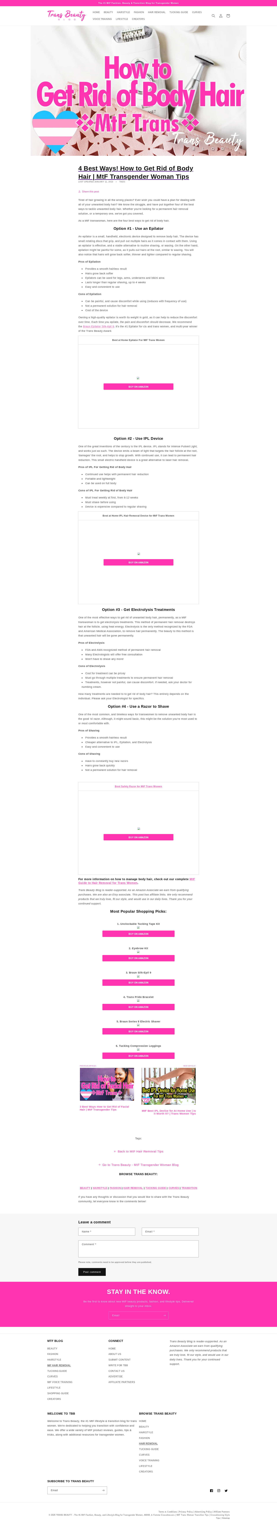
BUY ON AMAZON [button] (138, 386)
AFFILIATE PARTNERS (121, 1382)
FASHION (115, 1188)
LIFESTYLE (54, 1387)
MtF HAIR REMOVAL (59, 1365)
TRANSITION (189, 1188)
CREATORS (54, 1399)
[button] (213, 16)
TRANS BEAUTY (64, 1515)
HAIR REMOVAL (133, 1188)
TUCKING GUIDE (155, 1188)
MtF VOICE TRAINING (59, 1382)
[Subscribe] (164, 1315)
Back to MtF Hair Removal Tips (140, 1151)
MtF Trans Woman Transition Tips (193, 1515)
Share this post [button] (90, 191)
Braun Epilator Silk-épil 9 (98, 326)
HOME (112, 1348)
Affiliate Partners (222, 1512)
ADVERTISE (115, 1376)
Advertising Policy (203, 1512)
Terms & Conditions (168, 1512)
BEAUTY (85, 1188)
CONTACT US (116, 1371)
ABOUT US (114, 1354)
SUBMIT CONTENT (119, 1359)
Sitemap (226, 1518)
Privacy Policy (186, 1512)
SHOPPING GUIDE (58, 1393)
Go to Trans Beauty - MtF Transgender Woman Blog (140, 1164)
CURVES (174, 1188)
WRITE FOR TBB (118, 1365)
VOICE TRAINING (149, 1460)
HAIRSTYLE (100, 1188)
